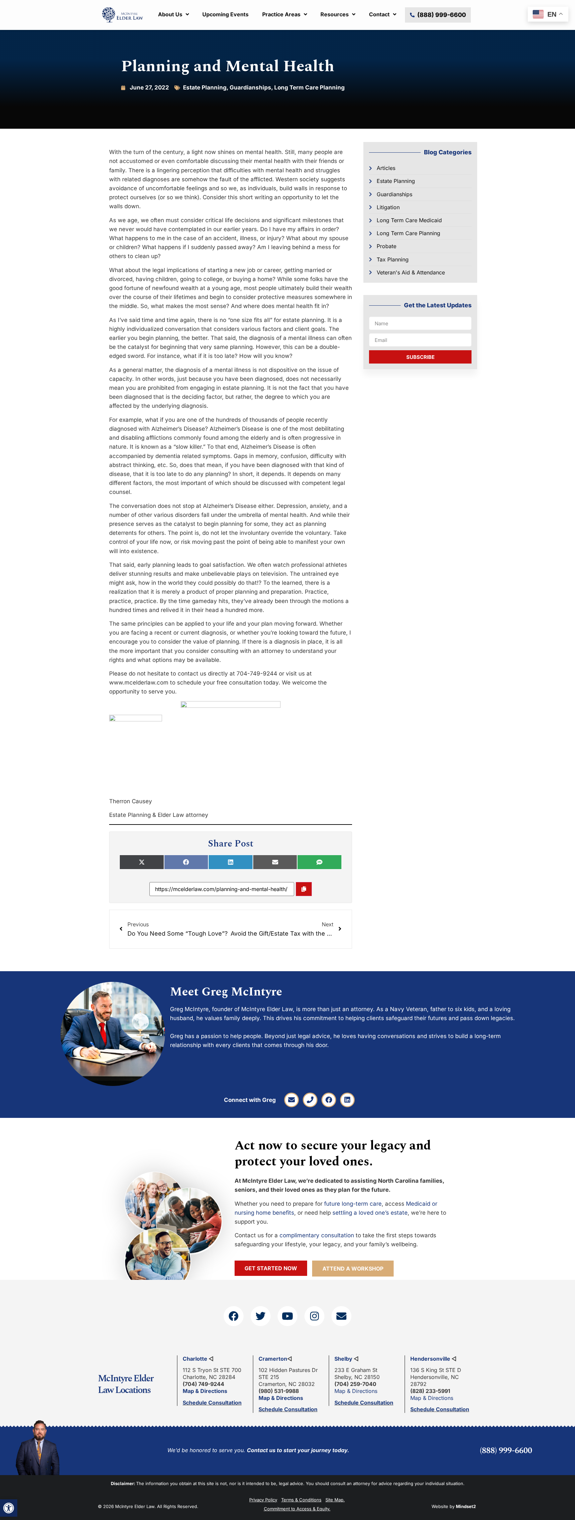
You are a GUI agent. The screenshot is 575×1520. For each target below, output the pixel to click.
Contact (379, 14)
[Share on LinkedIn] (230, 862)
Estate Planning (205, 87)
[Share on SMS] (319, 862)
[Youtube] (287, 1316)
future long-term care (353, 1203)
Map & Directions (205, 1391)
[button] (8, 1508)
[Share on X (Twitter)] (141, 862)
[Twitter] (261, 1316)
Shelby (343, 1358)
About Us (170, 14)
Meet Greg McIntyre (226, 992)
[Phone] (310, 1100)
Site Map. (335, 1499)
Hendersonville (430, 1358)
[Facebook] (328, 1100)
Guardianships (250, 87)
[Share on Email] (275, 862)
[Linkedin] (347, 1100)
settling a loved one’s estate (370, 1212)
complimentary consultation (317, 1235)
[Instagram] (314, 1316)
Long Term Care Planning (309, 87)
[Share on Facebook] (186, 862)
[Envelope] (291, 1100)
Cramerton (273, 1358)
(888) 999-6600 (506, 1450)
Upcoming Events (225, 14)
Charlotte (195, 1358)
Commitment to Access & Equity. (297, 1508)
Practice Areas (281, 14)
